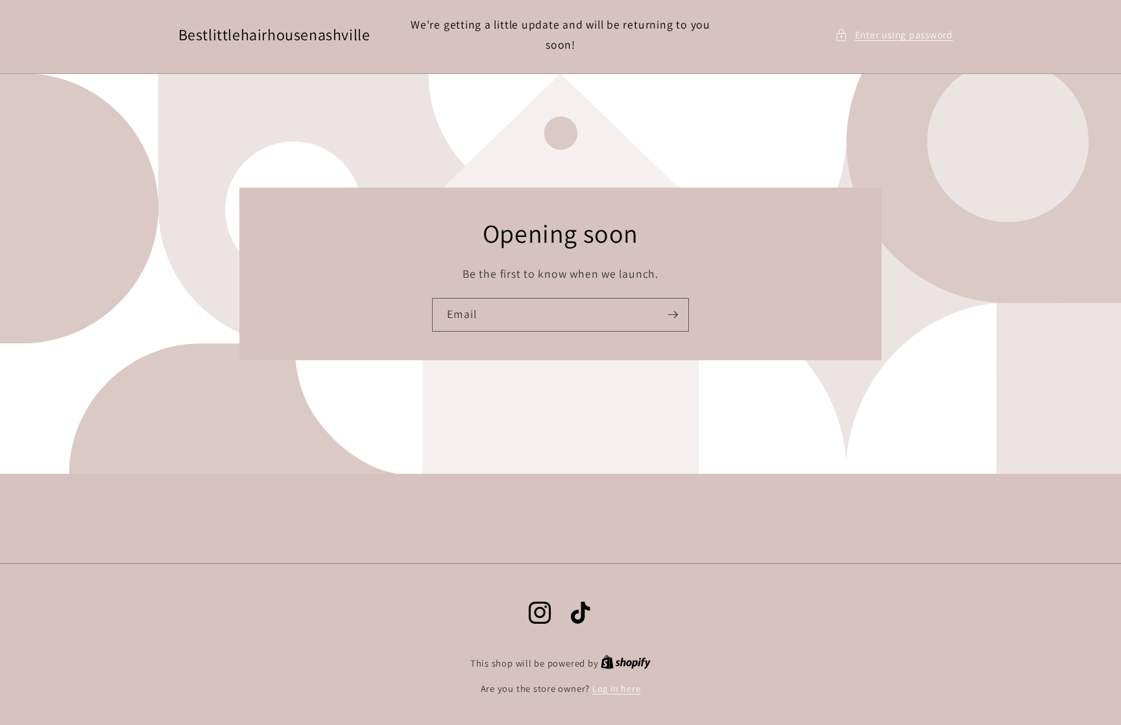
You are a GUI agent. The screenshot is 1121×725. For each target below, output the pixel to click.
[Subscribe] (672, 315)
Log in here (616, 688)
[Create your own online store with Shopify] (626, 663)
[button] (894, 34)
